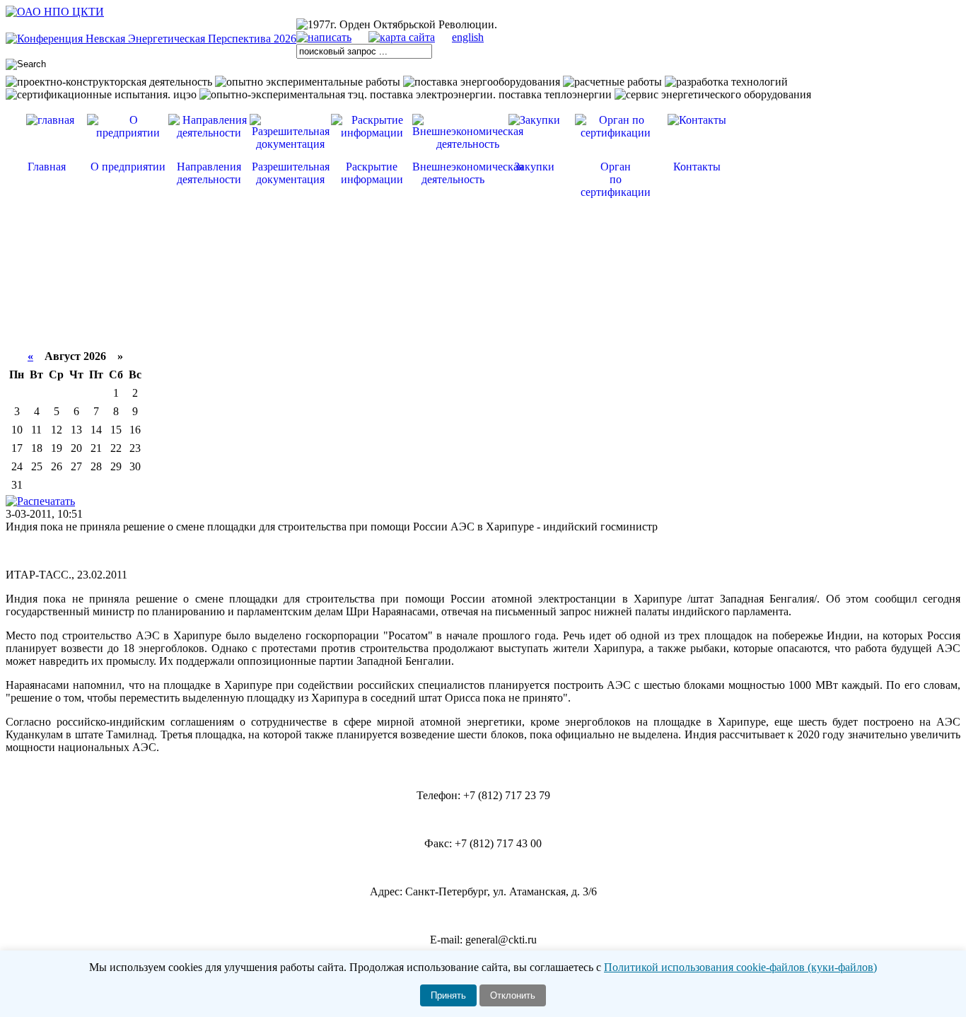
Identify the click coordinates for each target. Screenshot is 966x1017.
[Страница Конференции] (151, 39)
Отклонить (512, 995)
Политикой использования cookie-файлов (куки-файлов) (740, 967)
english (468, 37)
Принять (448, 995)
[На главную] (55, 12)
